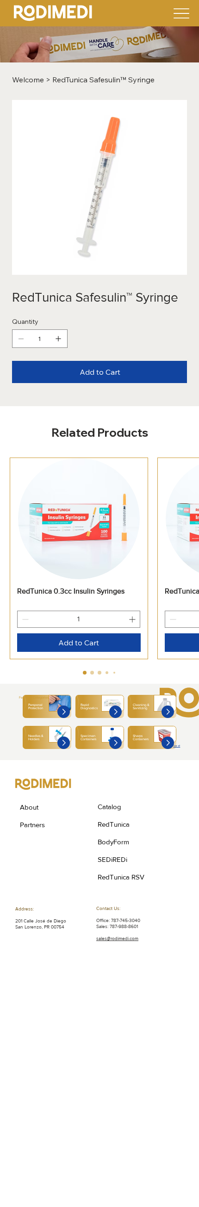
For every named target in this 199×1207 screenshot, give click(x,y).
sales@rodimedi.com (117, 938)
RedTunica (114, 824)
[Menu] (181, 13)
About (29, 807)
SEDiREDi (112, 859)
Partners (32, 825)
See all (176, 745)
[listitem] (47, 706)
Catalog (109, 807)
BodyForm (113, 842)
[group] (99, 558)
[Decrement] (24, 619)
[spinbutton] (78, 619)
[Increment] (133, 619)
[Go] (63, 712)
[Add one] (58, 338)
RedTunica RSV (121, 877)
